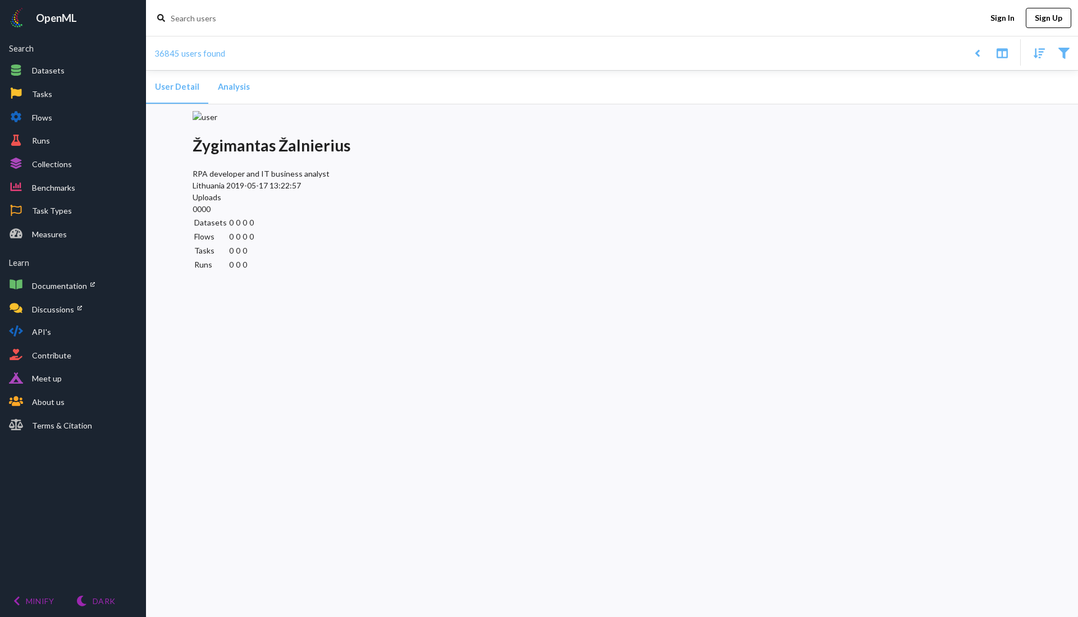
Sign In (1002, 17)
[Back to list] (977, 52)
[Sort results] (1036, 52)
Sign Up (1048, 17)
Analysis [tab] (234, 86)
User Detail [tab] (177, 86)
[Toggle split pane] (1002, 52)
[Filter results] (1063, 52)
